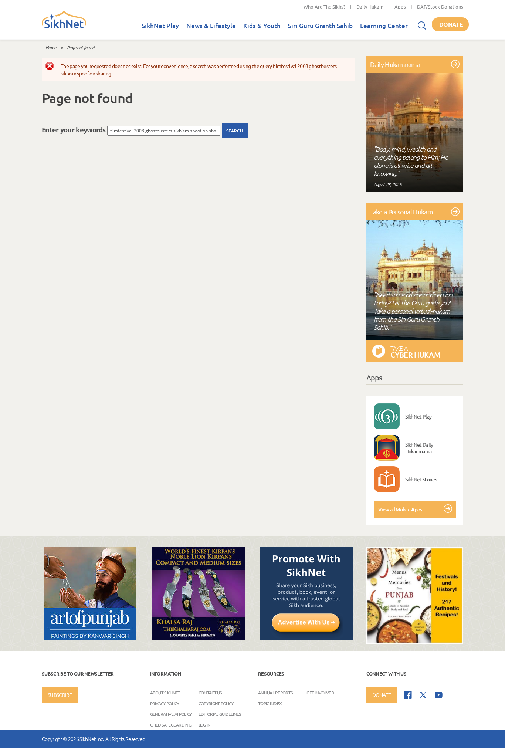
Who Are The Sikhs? (324, 6)
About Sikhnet (165, 692)
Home (50, 47)
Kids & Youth (262, 25)
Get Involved (320, 692)
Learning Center (384, 25)
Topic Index (270, 703)
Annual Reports (275, 692)
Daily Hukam (369, 6)
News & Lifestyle (211, 25)
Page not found (80, 47)
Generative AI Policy (171, 714)
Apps (400, 6)
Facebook (408, 695)
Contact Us (210, 692)
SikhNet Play (160, 25)
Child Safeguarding (170, 725)
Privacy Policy (164, 703)
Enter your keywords (74, 129)
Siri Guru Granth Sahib (320, 25)
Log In (205, 725)
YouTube (439, 695)
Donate (451, 24)
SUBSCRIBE (60, 694)
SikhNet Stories (421, 479)
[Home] (64, 26)
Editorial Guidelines (220, 714)
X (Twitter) (423, 695)
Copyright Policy (216, 703)
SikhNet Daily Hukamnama (419, 447)
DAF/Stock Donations (440, 6)
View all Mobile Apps (400, 509)
